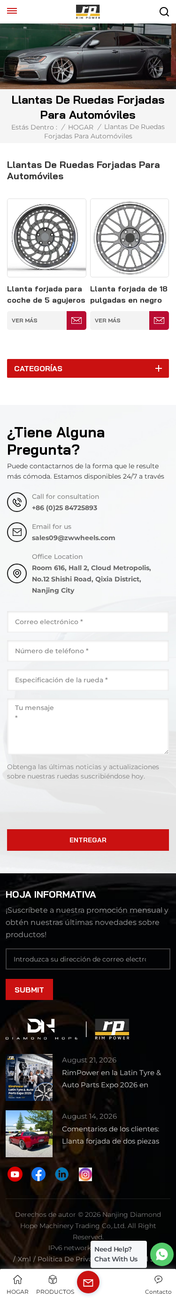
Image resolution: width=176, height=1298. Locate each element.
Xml (24, 1259)
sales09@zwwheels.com (73, 538)
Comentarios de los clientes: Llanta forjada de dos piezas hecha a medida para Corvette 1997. (115, 1135)
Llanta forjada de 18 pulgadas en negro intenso (129, 294)
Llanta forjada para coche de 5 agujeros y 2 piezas (46, 294)
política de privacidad (74, 1259)
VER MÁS (25, 320)
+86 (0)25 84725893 (64, 508)
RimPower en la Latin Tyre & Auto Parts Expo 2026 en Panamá (111, 1079)
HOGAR (80, 127)
